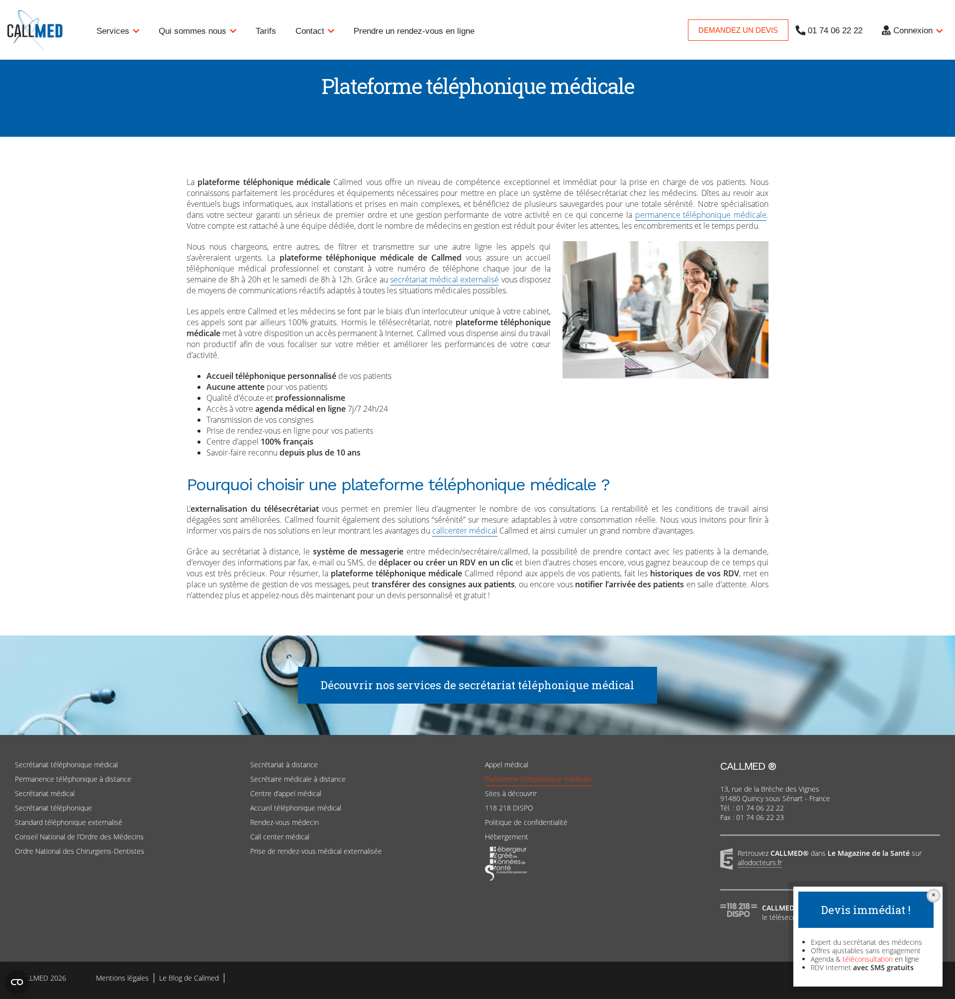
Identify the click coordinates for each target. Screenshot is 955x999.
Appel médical (506, 764)
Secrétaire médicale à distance (298, 779)
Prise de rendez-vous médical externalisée (316, 851)
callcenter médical (464, 530)
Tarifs (266, 31)
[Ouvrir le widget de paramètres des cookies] (17, 982)
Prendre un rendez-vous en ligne (414, 31)
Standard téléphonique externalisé (68, 822)
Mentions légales (122, 978)
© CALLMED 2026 (38, 978)
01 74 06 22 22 (835, 30)
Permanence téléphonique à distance (73, 779)
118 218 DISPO (509, 808)
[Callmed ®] (52, 30)
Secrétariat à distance (284, 764)
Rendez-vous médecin (284, 822)
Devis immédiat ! (866, 910)
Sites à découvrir (511, 793)
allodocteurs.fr (760, 862)
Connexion (913, 30)
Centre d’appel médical (285, 793)
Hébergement (506, 836)
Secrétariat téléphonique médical (66, 764)
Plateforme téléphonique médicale (538, 779)
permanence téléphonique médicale (700, 214)
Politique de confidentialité (526, 822)
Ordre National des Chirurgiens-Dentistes (79, 851)
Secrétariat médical (45, 793)
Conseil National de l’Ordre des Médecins (79, 836)
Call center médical (279, 836)
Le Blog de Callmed (189, 978)
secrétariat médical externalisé (444, 279)
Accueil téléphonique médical (295, 808)
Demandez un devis (738, 30)
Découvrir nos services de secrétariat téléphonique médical (477, 685)
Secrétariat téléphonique (53, 808)
